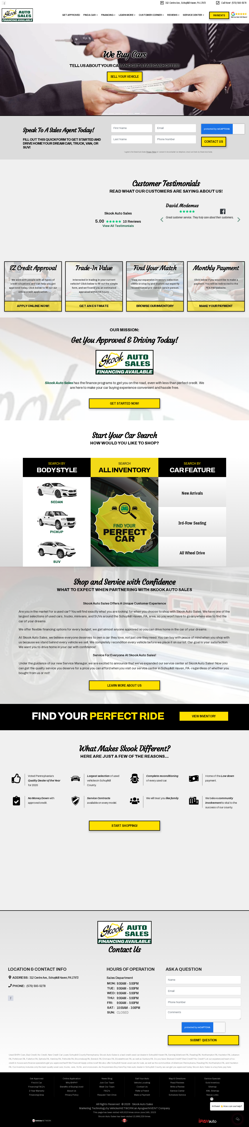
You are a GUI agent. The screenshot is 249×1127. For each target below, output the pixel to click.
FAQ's (107, 1003)
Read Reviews (177, 995)
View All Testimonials (118, 138)
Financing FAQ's (36, 999)
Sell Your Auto (142, 991)
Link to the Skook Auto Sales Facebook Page (4, 3)
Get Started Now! (124, 315)
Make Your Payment (216, 218)
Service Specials (212, 991)
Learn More (126, 15)
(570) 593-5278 (36, 898)
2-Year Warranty (36, 1003)
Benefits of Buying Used (71, 999)
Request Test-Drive (106, 1007)
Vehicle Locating (142, 995)
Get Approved (71, 15)
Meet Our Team (107, 999)
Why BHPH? (72, 995)
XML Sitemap (212, 1003)
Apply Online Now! (33, 218)
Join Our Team (107, 995)
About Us (71, 1003)
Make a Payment (142, 1007)
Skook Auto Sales (142, 1016)
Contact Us (213, 53)
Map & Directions (177, 991)
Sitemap (212, 999)
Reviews (172, 15)
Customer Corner (150, 15)
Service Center (192, 15)
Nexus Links (212, 1007)
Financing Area (36, 1007)
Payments (219, 15)
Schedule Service (177, 1007)
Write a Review (177, 999)
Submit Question (203, 952)
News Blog (107, 991)
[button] (161, 132)
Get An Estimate (94, 218)
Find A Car (89, 15)
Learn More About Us (124, 597)
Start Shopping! (124, 737)
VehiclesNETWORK (122, 1020)
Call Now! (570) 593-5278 (233, 3)
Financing (107, 15)
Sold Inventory (212, 995)
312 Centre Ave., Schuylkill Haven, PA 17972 (185, 3)
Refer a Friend (142, 1003)
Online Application (72, 991)
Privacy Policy (151, 64)
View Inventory (204, 628)
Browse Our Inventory (155, 218)
